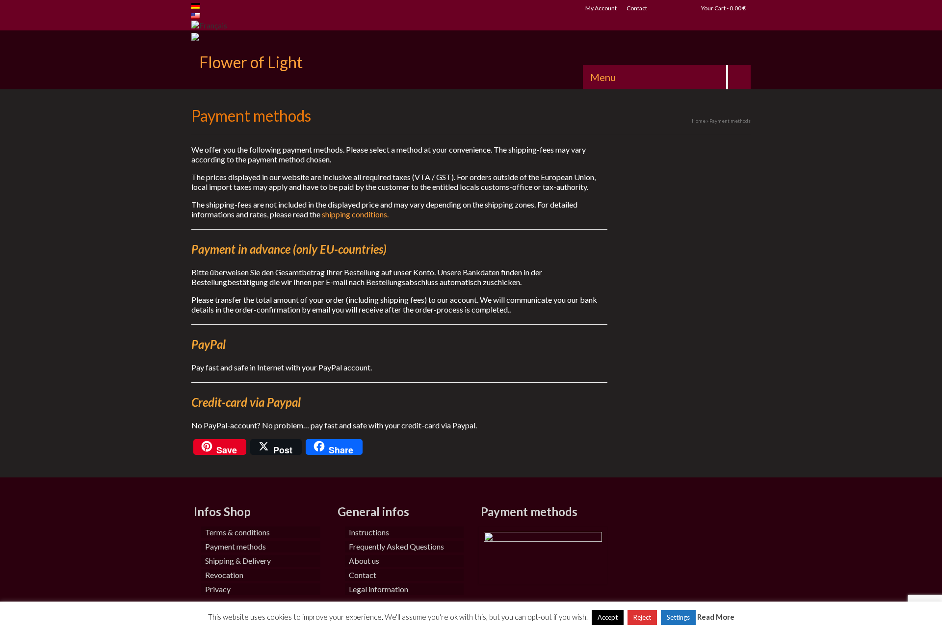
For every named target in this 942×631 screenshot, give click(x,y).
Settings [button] (678, 617)
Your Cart (723, 8)
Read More (715, 616)
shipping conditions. (355, 214)
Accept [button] (608, 617)
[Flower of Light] (279, 59)
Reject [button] (642, 617)
